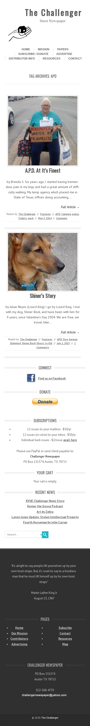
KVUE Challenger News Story (45, 501)
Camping (66, 214)
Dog (65, 339)
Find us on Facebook (52, 378)
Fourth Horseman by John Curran (45, 522)
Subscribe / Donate (33, 54)
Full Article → (70, 207)
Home (26, 49)
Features (45, 214)
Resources (51, 58)
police (75, 214)
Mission (43, 49)
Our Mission (19, 633)
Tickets (22, 218)
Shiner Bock (29, 343)
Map (65, 644)
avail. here (70, 440)
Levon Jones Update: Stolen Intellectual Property (45, 517)
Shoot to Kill (44, 343)
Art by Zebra (45, 512)
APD (57, 214)
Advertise (64, 54)
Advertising (19, 644)
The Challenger (53, 12)
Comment (61, 218)
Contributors (19, 639)
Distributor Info (22, 58)
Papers (63, 49)
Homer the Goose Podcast (45, 506)
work (30, 218)
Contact (75, 58)
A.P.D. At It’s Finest (42, 170)
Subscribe (65, 628)
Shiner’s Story (43, 295)
